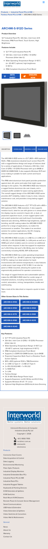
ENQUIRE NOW (33, 76)
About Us (7, 530)
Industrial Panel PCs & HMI (21, 12)
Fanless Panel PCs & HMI (11, 14)
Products (4, 12)
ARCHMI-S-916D (29, 308)
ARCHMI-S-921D (29, 320)
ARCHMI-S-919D (10, 320)
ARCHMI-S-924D (10, 326)
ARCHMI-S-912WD (30, 302)
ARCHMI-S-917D (10, 314)
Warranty (6, 533)
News (5, 527)
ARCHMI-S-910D (10, 302)
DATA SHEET (12, 76)
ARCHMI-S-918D (29, 314)
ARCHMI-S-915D (10, 308)
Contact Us (7, 536)
